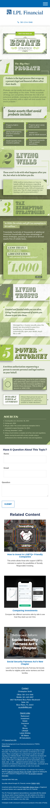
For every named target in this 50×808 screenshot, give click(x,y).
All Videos (25, 735)
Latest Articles (25, 733)
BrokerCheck (6, 746)
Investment (25, 718)
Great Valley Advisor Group (30, 787)
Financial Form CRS (10, 740)
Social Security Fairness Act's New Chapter (25, 662)
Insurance (25, 723)
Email (6, 468)
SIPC (38, 783)
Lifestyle (25, 730)
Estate (25, 721)
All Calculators (25, 738)
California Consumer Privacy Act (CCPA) (19, 772)
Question (6, 482)
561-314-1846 (26, 22)
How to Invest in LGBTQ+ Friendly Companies (25, 555)
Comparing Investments (25, 610)
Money (25, 728)
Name (6, 453)
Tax (25, 725)
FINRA (33, 783)
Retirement (25, 716)
